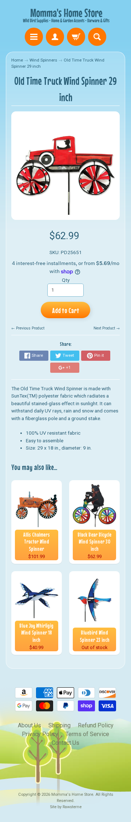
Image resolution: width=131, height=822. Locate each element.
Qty (66, 280)
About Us (29, 725)
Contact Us (65, 742)
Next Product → (107, 328)
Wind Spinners (43, 60)
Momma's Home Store (72, 794)
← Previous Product (27, 328)
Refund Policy (96, 725)
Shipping (59, 725)
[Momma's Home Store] (65, 15)
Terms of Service (87, 734)
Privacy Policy (40, 734)
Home (17, 60)
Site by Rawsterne (66, 807)
